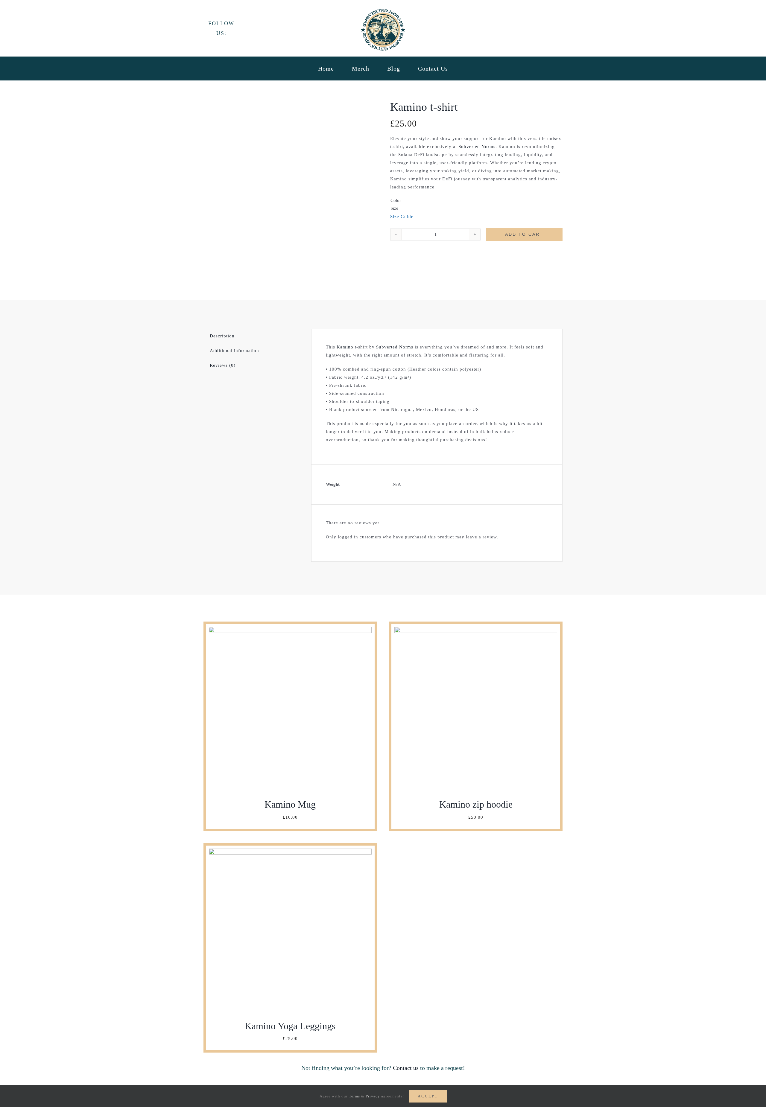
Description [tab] (222, 336)
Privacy (373, 1096)
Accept (428, 1096)
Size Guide (402, 216)
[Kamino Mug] (290, 630)
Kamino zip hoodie (476, 804)
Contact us (406, 1068)
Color (395, 200)
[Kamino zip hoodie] (475, 630)
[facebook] (243, 27)
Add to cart (524, 234)
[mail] (275, 27)
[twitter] (254, 27)
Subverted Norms (477, 146)
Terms (354, 1096)
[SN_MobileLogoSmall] (383, 11)
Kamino (497, 138)
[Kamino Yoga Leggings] (290, 852)
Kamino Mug (290, 804)
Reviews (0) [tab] (222, 365)
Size (394, 208)
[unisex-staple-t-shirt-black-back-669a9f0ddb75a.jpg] (289, 195)
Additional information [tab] (234, 350)
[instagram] (264, 27)
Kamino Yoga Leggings (290, 1026)
